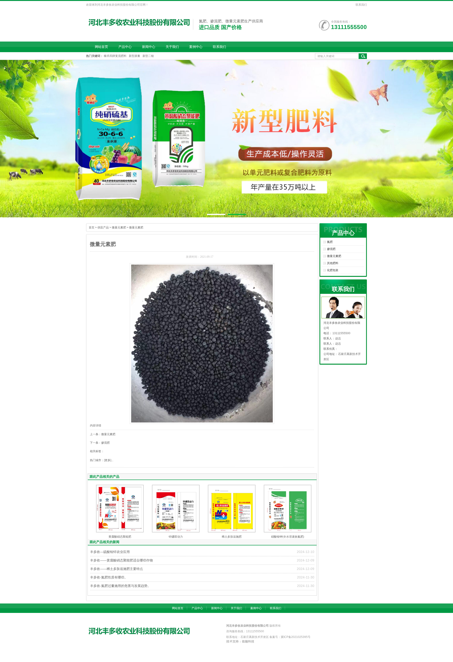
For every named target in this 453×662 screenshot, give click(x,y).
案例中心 (195, 47)
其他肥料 (332, 263)
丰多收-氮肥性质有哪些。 (109, 577)
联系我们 (361, 4)
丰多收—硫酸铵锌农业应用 (110, 552)
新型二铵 (148, 56)
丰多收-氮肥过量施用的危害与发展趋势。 (120, 586)
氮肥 (330, 242)
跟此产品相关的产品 (104, 476)
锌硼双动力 (176, 536)
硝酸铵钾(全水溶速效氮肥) (287, 536)
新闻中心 (148, 47)
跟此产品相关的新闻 (104, 542)
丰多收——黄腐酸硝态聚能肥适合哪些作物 (121, 560)
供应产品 (103, 227)
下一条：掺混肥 (100, 442)
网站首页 (101, 47)
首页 (91, 227)
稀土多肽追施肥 (232, 536)
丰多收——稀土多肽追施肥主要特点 (116, 569)
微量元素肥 (119, 227)
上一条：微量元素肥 (102, 434)
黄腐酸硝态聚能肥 (120, 536)
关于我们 (172, 47)
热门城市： (97, 460)
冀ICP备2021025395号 (295, 637)
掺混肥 (331, 249)
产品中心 (125, 47)
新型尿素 (134, 56)
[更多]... (108, 460)
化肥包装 (332, 270)
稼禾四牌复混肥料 (115, 56)
